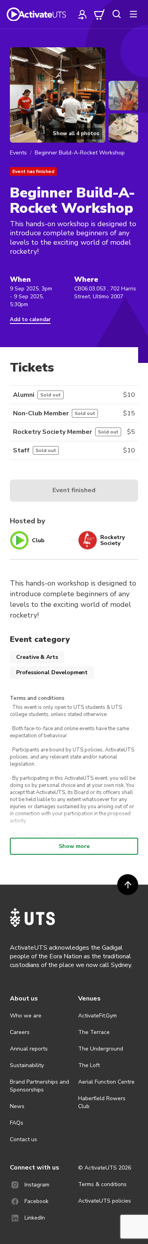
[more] (133, 14)
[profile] (82, 14)
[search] (116, 14)
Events (18, 152)
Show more (74, 846)
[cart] (99, 14)
